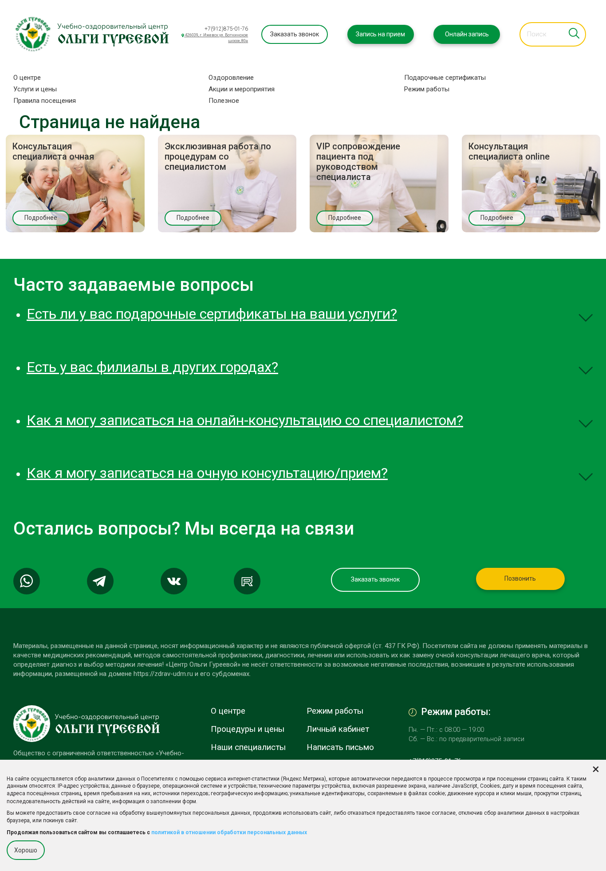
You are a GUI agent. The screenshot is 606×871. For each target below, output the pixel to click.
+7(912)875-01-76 (226, 29)
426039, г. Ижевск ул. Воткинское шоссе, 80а (216, 38)
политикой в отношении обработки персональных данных (229, 832)
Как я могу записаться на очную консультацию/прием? (207, 473)
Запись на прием (380, 34)
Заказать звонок (294, 34)
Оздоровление (231, 78)
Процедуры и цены (247, 729)
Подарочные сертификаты (445, 78)
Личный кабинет (338, 729)
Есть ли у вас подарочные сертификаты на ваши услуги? (212, 313)
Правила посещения (44, 101)
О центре (27, 78)
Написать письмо (340, 747)
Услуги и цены (35, 89)
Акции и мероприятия (242, 89)
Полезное (224, 101)
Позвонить (520, 578)
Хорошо (25, 849)
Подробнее (40, 217)
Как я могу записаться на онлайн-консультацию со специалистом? (245, 420)
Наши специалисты (248, 747)
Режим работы (426, 89)
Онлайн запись (467, 34)
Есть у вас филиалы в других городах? (152, 367)
